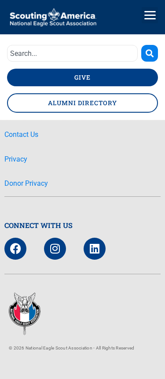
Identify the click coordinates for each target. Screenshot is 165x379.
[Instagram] (55, 249)
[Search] (149, 53)
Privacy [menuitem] (15, 159)
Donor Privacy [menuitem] (26, 183)
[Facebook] (15, 249)
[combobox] (72, 53)
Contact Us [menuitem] (21, 134)
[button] (150, 15)
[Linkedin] (95, 249)
